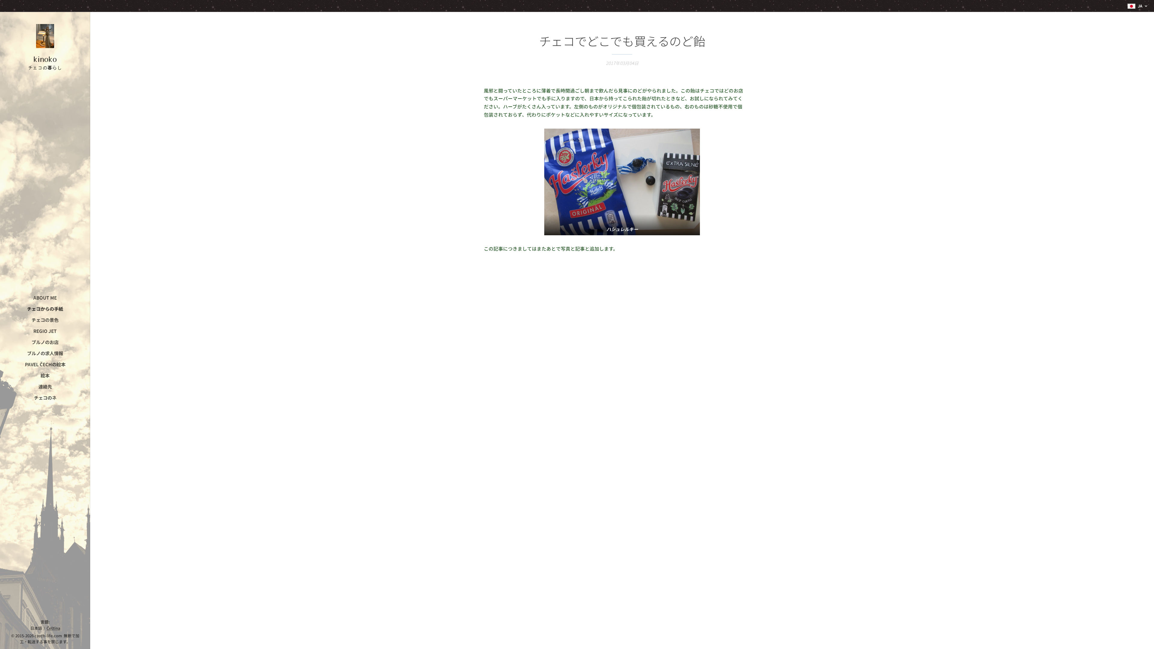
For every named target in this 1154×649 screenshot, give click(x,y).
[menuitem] (45, 297)
